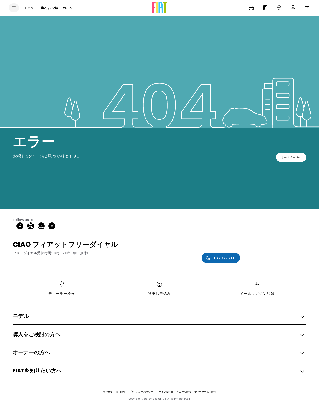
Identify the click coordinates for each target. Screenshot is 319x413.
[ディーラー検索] (279, 7)
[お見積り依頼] (265, 7)
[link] (291, 157)
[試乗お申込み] (251, 7)
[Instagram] (51, 225)
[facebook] (19, 225)
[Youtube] (41, 225)
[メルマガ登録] (292, 7)
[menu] (13, 7)
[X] (30, 225)
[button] (158, 316)
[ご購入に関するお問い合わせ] (306, 7)
